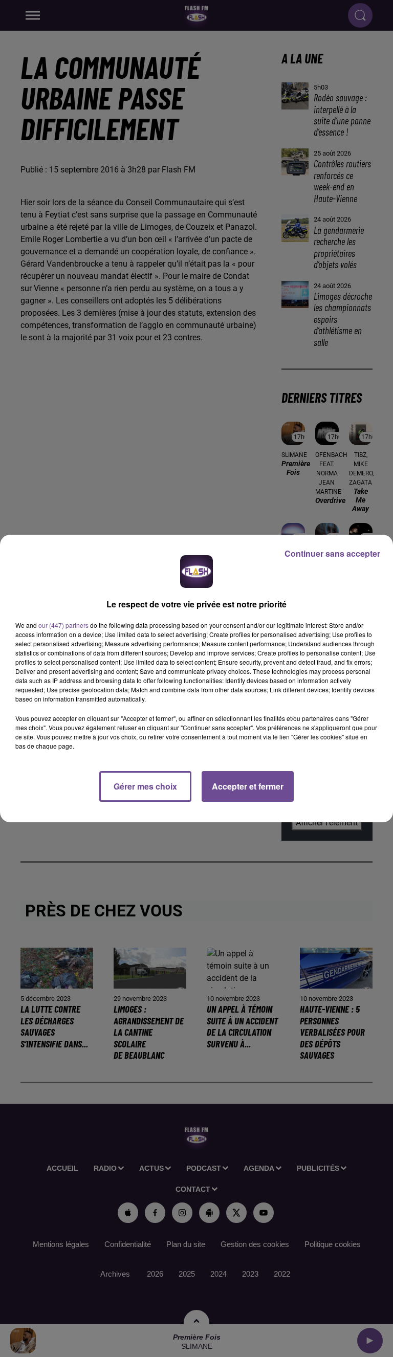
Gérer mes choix (145, 786)
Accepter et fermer (247, 786)
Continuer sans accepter (332, 553)
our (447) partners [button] (63, 625)
